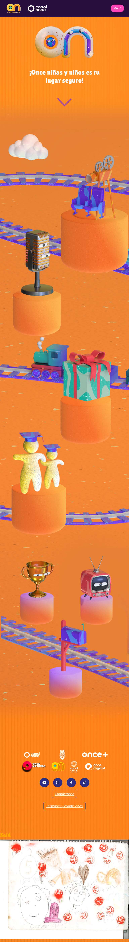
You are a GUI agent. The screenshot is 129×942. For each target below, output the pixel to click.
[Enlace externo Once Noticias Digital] (33, 766)
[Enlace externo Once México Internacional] (74, 766)
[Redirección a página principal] (13, 8)
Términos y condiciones (64, 806)
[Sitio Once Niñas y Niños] (58, 766)
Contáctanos (64, 794)
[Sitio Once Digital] (95, 766)
